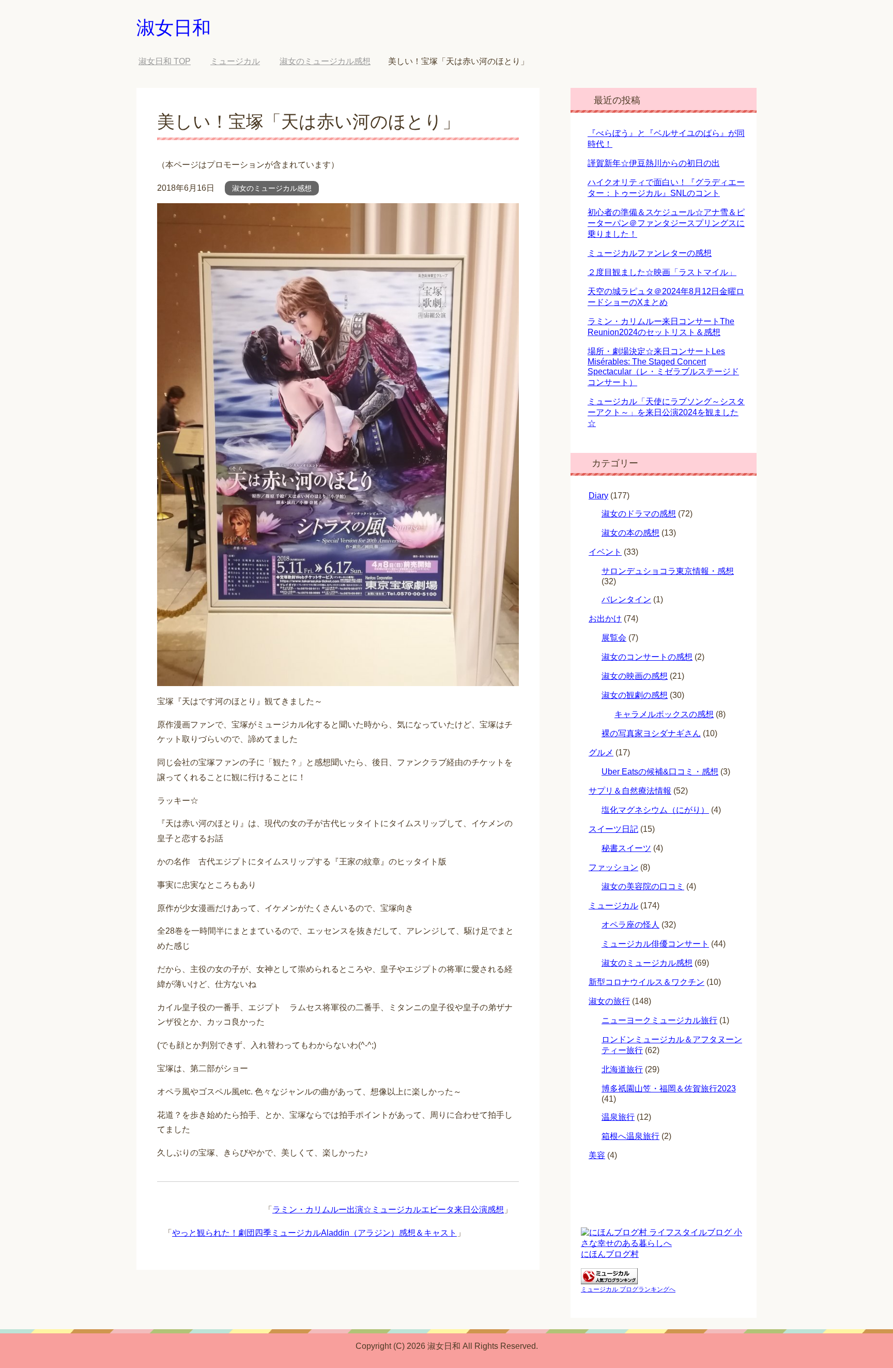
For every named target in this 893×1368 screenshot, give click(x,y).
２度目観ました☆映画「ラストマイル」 (662, 272)
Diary (598, 495)
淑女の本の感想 (630, 532)
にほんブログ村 (610, 1254)
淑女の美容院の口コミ (643, 886)
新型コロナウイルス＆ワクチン (646, 982)
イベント (605, 552)
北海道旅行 (622, 1069)
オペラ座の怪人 (630, 924)
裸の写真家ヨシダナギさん (651, 733)
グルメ (601, 752)
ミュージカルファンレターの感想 (650, 253)
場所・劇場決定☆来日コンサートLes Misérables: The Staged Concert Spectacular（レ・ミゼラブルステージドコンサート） (663, 367)
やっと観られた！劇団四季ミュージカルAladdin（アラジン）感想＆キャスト (314, 1232)
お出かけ (605, 618)
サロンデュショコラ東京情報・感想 (668, 571)
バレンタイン (626, 599)
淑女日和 (173, 27)
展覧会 (614, 637)
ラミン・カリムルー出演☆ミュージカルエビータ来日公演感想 (388, 1209)
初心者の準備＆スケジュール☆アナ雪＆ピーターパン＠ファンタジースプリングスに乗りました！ (666, 223)
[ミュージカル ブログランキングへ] (609, 1279)
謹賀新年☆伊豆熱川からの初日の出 (654, 163)
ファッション (613, 867)
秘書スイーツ (626, 848)
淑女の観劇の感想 (635, 695)
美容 (597, 1155)
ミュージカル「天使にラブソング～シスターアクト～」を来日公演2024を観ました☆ (666, 412)
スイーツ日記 (613, 829)
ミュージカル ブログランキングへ (628, 1289)
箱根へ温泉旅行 (630, 1136)
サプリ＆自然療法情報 (630, 790)
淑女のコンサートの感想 (647, 656)
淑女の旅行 (609, 1001)
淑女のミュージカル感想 (272, 188)
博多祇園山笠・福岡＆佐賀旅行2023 (669, 1088)
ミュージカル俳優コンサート (655, 943)
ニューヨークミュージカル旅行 (659, 1020)
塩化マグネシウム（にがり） (655, 809)
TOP (164, 61)
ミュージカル (613, 905)
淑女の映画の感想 (635, 676)
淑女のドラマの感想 (639, 513)
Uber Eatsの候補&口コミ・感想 (660, 771)
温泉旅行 (618, 1117)
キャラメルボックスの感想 (664, 714)
